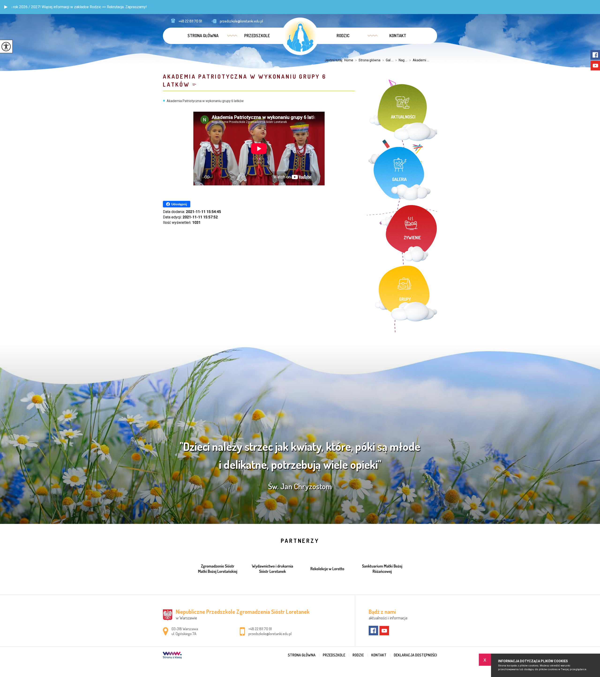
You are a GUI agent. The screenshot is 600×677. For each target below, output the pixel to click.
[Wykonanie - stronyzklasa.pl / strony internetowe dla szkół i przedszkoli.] (172, 656)
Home (348, 60)
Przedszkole (257, 35)
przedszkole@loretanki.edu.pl (241, 21)
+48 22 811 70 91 (190, 21)
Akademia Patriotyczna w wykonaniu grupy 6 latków (244, 80)
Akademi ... (419, 60)
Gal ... (387, 60)
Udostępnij (179, 204)
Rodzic (343, 35)
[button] (6, 7)
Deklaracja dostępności (415, 655)
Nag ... (401, 60)
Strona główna (203, 35)
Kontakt (397, 35)
